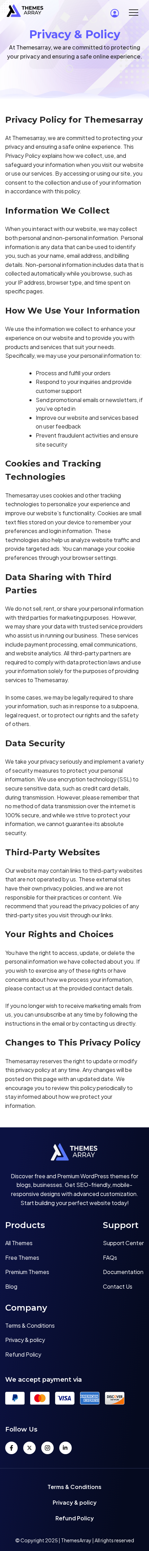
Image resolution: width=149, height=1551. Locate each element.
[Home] (74, 1153)
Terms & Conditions (30, 1325)
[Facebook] (11, 1448)
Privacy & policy (25, 1339)
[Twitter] (29, 1448)
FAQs (110, 1257)
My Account (114, 13)
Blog (11, 1286)
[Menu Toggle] (133, 12)
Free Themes (22, 1257)
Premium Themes (27, 1271)
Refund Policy (23, 1354)
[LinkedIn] (65, 1448)
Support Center (123, 1243)
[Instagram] (47, 1448)
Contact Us (117, 1286)
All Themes (19, 1243)
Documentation (123, 1271)
